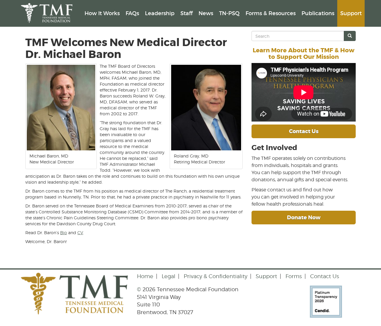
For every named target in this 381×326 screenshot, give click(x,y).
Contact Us (324, 276)
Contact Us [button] (303, 131)
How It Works (102, 13)
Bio (63, 232)
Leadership (159, 13)
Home (145, 276)
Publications (318, 13)
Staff (186, 13)
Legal (168, 276)
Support (351, 13)
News (206, 13)
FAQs (132, 13)
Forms (293, 276)
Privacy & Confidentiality (215, 276)
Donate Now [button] (304, 217)
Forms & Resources (271, 13)
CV (80, 232)
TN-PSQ (229, 13)
